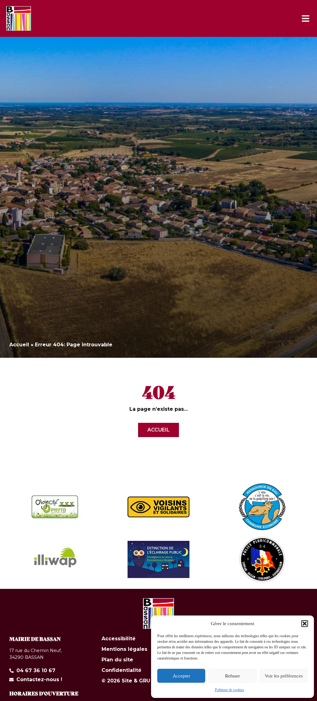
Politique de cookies (229, 690)
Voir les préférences (284, 675)
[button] (305, 623)
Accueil (19, 345)
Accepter (181, 675)
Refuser (232, 675)
